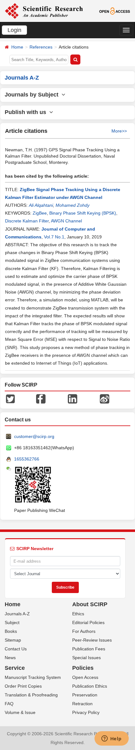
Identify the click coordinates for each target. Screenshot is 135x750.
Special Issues (86, 657)
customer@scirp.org (34, 436)
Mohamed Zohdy (72, 205)
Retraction (82, 703)
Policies (83, 668)
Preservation (84, 694)
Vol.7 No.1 (54, 236)
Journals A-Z (17, 613)
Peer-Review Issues (92, 640)
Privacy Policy (86, 712)
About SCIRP (89, 604)
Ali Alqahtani (41, 205)
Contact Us (16, 648)
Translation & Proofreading (31, 694)
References (41, 46)
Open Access (85, 677)
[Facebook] (41, 398)
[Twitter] (10, 398)
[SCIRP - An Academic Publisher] (44, 10)
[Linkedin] (72, 398)
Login (14, 30)
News (10, 657)
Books (11, 631)
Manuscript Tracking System (33, 677)
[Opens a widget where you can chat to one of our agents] (111, 739)
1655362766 (26, 458)
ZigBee (40, 213)
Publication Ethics (89, 686)
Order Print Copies (23, 686)
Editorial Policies (88, 622)
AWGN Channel (66, 220)
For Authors (83, 631)
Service (15, 668)
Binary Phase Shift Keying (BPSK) (82, 213)
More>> (119, 130)
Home (17, 46)
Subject (12, 622)
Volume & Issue (20, 712)
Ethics (78, 613)
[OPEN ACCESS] (114, 10)
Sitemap (13, 640)
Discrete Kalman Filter (27, 220)
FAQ (9, 703)
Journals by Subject (33, 94)
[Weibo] (104, 398)
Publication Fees (88, 648)
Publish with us (27, 112)
